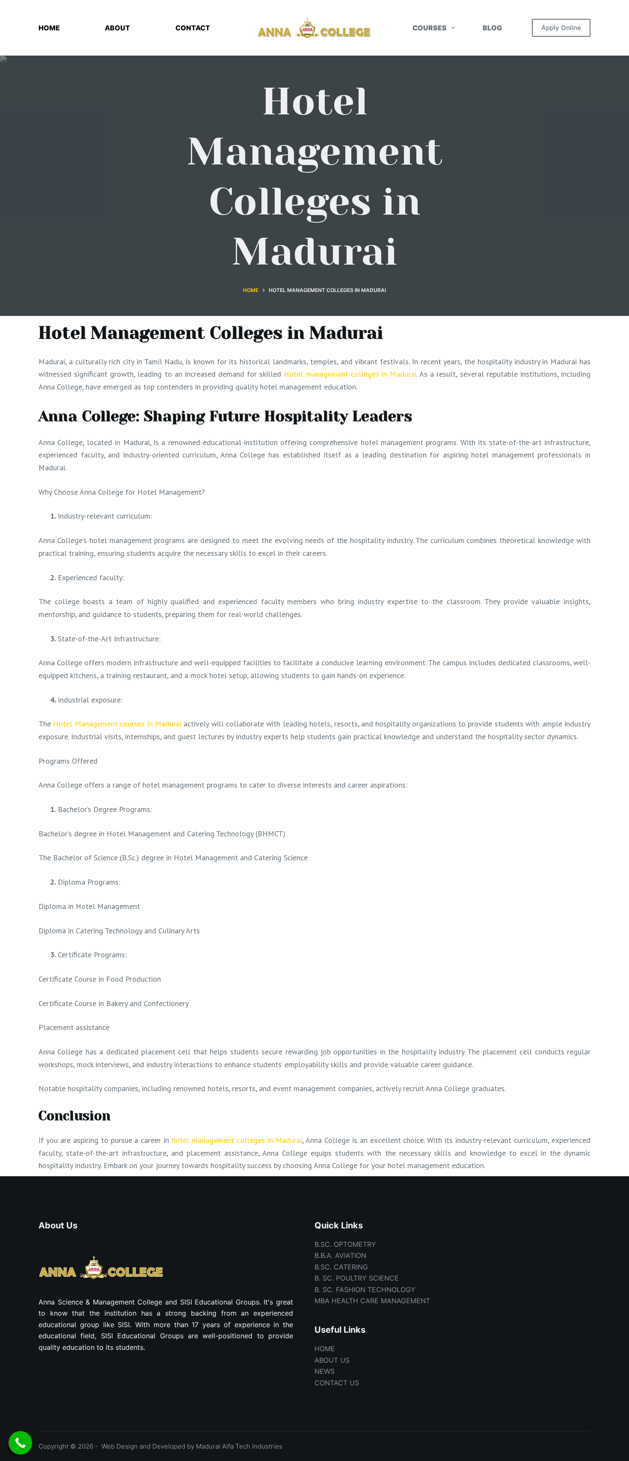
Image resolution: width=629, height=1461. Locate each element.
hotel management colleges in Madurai (237, 1140)
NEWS (324, 1371)
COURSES (429, 28)
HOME (49, 28)
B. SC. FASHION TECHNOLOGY (364, 1289)
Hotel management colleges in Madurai (350, 374)
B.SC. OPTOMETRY (345, 1244)
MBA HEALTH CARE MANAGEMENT (372, 1300)
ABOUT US (332, 1360)
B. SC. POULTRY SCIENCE (356, 1278)
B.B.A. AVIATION (340, 1255)
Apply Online (561, 28)
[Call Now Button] (20, 1443)
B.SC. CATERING (341, 1267)
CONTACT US (336, 1382)
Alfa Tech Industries (252, 1446)
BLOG (492, 28)
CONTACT (192, 28)
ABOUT (117, 28)
